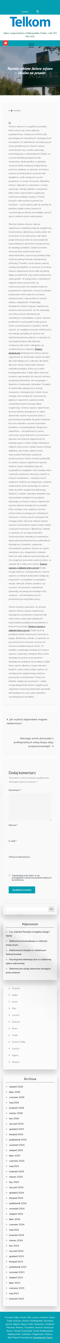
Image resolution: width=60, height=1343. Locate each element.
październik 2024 (18, 1203)
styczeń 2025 (16, 1187)
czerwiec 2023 (16, 1288)
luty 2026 (14, 1118)
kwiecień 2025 (16, 1171)
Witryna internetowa (19, 856)
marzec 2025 (16, 1176)
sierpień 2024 (16, 1213)
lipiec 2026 (14, 1091)
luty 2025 (14, 1182)
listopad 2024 (16, 1198)
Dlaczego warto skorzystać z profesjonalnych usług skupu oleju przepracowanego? (34, 742)
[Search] (37, 11)
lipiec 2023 (14, 1282)
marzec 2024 (16, 1240)
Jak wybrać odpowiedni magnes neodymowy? (27, 721)
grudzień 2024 (16, 1192)
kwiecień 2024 (16, 1235)
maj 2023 (14, 1293)
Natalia (17, 110)
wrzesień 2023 (17, 1272)
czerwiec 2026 (16, 1097)
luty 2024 (14, 1245)
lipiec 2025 (14, 1155)
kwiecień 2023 (16, 1298)
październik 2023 (18, 1266)
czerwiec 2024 (16, 1224)
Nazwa (13, 825)
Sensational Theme (42, 1337)
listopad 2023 (16, 1261)
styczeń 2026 (16, 1123)
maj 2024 (14, 1229)
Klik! (51, 909)
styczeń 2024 (16, 1251)
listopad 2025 (16, 1134)
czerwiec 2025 (16, 1160)
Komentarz (15, 790)
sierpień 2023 (16, 1277)
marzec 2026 (16, 1113)
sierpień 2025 (16, 1150)
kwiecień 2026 (16, 1107)
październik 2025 (18, 1139)
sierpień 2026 (16, 1086)
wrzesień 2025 (17, 1145)
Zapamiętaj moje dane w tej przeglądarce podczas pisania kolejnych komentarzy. (31, 877)
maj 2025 (14, 1166)
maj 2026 (14, 1102)
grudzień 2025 (16, 1129)
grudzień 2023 (16, 1256)
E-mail (12, 841)
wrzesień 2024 (17, 1208)
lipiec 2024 (14, 1219)
